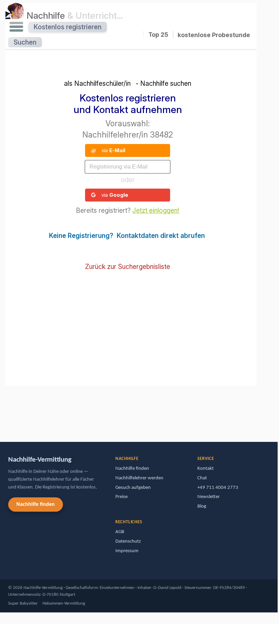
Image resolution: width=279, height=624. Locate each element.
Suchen (25, 42)
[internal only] (7, 403)
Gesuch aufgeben (133, 487)
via (108, 150)
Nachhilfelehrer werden (139, 478)
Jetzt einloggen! (155, 210)
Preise (121, 496)
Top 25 (158, 34)
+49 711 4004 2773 (217, 487)
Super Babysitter (23, 603)
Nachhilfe (75, 15)
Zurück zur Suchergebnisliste (127, 266)
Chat (202, 478)
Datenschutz (128, 541)
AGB (119, 531)
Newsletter (208, 496)
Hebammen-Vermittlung (64, 603)
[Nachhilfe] (14, 15)
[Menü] (16, 27)
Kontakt (205, 468)
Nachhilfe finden (35, 504)
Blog (201, 506)
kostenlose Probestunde (214, 34)
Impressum (126, 551)
